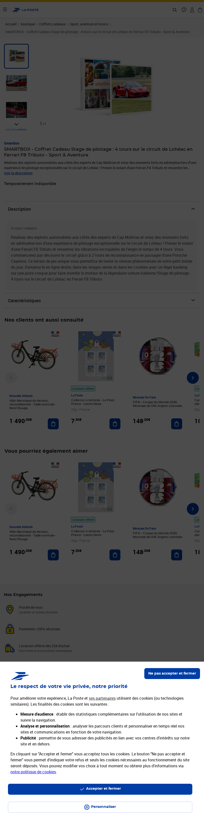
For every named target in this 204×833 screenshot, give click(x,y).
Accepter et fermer (103, 788)
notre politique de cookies (33, 772)
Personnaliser (103, 807)
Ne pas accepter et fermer (172, 673)
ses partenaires (102, 698)
